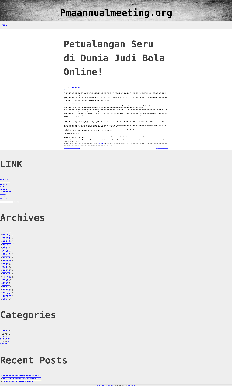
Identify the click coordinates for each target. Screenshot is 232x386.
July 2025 (5, 246)
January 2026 (6, 237)
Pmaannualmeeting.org (116, 12)
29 (3, 343)
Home (3, 24)
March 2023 (5, 286)
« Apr (1, 344)
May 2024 (4, 266)
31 (6, 343)
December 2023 (6, 273)
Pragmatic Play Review (162, 148)
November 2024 (6, 257)
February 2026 (6, 235)
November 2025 (6, 240)
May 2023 (4, 283)
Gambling (4, 25)
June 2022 (5, 299)
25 (8, 341)
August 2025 (5, 244)
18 (8, 339)
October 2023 (6, 276)
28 (2, 343)
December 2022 (6, 290)
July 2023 (5, 280)
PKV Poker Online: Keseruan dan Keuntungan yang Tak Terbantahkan (21, 377)
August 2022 (5, 296)
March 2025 (5, 251)
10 (6, 338)
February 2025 (6, 253)
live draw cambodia (5, 191)
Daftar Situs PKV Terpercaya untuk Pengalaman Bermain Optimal (20, 378)
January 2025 (6, 254)
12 (9, 338)
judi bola (100, 143)
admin (79, 87)
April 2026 (5, 233)
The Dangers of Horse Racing (72, 148)
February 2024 (6, 270)
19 (9, 339)
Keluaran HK (5, 27)
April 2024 (5, 267)
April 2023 (5, 285)
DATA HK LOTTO (4, 179)
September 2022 (6, 295)
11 (8, 338)
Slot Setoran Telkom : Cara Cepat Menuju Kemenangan (17, 381)
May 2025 (4, 248)
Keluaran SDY (3, 198)
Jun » (6, 344)
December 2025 (6, 238)
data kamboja (3, 184)
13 (0, 339)
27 (0, 343)
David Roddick (131, 385)
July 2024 (5, 263)
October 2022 (6, 293)
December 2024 (6, 256)
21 (2, 341)
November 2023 (6, 275)
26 (9, 341)
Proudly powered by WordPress (105, 385)
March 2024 (5, 269)
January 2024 (6, 272)
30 (5, 343)
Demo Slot (2, 186)
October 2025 (6, 241)
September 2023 (6, 277)
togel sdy (2, 196)
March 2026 (5, 234)
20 (0, 341)
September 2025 (6, 243)
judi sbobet (3, 189)
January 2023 (6, 289)
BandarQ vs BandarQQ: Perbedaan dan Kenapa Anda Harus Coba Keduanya (22, 380)
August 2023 (5, 279)
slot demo (2, 194)
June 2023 (5, 282)
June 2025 (5, 247)
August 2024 (5, 261)
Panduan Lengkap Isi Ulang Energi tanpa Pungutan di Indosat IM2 (21, 375)
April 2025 (5, 250)
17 (6, 339)
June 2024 (5, 264)
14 (2, 339)
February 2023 (6, 288)
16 (5, 339)
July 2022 (5, 298)
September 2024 (6, 260)
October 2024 (6, 259)
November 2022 (6, 292)
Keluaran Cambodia (5, 182)
